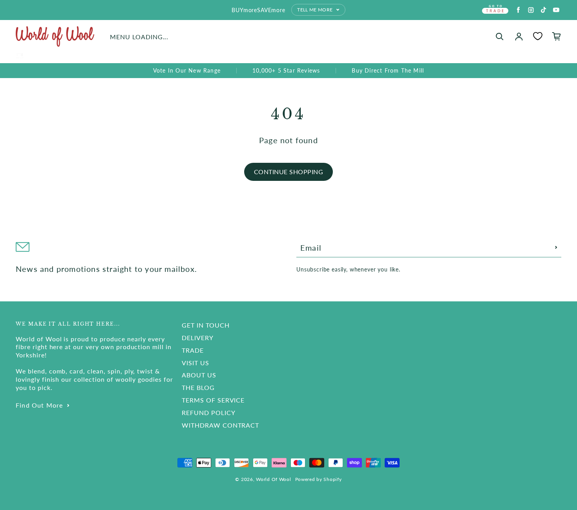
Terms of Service (213, 400)
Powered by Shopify (318, 479)
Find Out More (39, 405)
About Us (199, 375)
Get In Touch (206, 325)
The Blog (198, 387)
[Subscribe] (556, 247)
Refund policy (208, 412)
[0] (537, 36)
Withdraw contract (220, 425)
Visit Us (195, 362)
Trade (193, 350)
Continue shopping (288, 171)
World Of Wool (273, 479)
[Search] (499, 36)
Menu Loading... (139, 36)
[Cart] (556, 36)
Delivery (198, 337)
